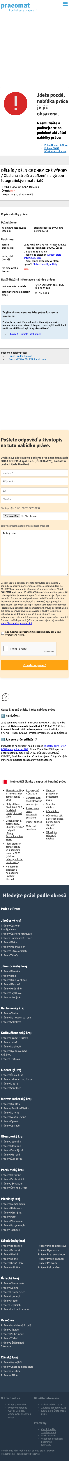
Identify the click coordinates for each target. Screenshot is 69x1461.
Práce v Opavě (9, 1121)
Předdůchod (52, 811)
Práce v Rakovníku (49, 1267)
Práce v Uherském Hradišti (17, 1366)
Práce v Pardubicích (12, 1179)
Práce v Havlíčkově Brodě (16, 1325)
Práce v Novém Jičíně (13, 1117)
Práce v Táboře (9, 955)
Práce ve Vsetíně (11, 1371)
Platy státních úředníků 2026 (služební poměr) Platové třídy (14, 810)
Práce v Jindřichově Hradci (17, 938)
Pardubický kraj (12, 1170)
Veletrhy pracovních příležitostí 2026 (52, 795)
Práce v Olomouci (11, 1146)
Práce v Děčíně (10, 1287)
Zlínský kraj (9, 1357)
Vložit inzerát (48, 1435)
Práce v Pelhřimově (12, 1334)
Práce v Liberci (10, 1083)
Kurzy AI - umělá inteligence (25, 334)
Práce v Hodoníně (11, 988)
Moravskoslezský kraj (16, 1099)
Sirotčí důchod (34, 821)
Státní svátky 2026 (51, 1404)
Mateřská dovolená (31, 828)
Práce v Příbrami (48, 1263)
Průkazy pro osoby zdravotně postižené (32, 813)
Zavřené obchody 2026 (53, 1407)
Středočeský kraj (13, 1241)
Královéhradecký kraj (16, 1033)
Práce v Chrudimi (11, 1175)
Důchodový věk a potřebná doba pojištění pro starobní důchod (54, 822)
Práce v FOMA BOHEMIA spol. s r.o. (55, 150)
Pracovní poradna (17, 1407)
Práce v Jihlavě (10, 1329)
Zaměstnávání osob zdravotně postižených (34, 801)
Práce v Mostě (9, 1300)
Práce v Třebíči (9, 1338)
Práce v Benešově (11, 1245)
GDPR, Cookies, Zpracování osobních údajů (19, 1414)
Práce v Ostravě (10, 1125)
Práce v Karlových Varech (16, 1017)
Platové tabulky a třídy (45, 264)
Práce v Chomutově (12, 1283)
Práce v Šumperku (11, 1158)
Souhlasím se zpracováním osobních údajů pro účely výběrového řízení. (33, 633)
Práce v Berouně (10, 1250)
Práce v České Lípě (12, 1075)
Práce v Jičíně (9, 1042)
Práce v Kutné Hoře (12, 1263)
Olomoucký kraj (12, 1136)
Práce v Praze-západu (51, 1258)
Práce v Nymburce (48, 1250)
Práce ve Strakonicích (14, 951)
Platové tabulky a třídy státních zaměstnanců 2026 (14, 795)
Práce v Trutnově (11, 1059)
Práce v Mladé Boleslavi (52, 1245)
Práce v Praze (10, 909)
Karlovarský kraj (12, 1008)
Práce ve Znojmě (11, 997)
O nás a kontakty (17, 1404)
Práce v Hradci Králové (14, 1038)
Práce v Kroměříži (11, 1362)
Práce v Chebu (9, 1013)
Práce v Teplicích (11, 1305)
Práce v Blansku (10, 971)
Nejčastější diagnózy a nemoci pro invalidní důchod (12, 873)
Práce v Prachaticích (13, 946)
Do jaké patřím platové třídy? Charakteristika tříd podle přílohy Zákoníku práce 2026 (14, 830)
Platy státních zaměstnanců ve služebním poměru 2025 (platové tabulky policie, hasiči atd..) (14, 853)
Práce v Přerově (10, 1154)
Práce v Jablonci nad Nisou (17, 1079)
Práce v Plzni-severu (13, 1221)
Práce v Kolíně (9, 1258)
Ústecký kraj (10, 1278)
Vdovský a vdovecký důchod (51, 835)
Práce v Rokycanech (13, 1225)
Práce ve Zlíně (9, 1375)
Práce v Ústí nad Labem (15, 1309)
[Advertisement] (34, 51)
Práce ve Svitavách (12, 1183)
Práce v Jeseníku (11, 1141)
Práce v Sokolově (11, 1022)
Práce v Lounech (10, 1296)
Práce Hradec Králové (56, 145)
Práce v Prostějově (12, 1150)
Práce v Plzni (8, 1216)
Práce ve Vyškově (11, 993)
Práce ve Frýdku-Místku (15, 1108)
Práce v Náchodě (11, 1046)
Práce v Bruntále (11, 1104)
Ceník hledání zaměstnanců (48, 1431)
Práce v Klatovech (11, 1208)
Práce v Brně (8, 975)
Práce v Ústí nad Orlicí (14, 1187)
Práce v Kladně (10, 1254)
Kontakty (46, 1445)
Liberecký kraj (11, 1070)
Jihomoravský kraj (14, 966)
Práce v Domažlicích (13, 1204)
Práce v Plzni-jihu (11, 1212)
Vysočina (7, 1320)
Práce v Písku (9, 942)
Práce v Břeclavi (10, 984)
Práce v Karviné (10, 1112)
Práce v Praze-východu (51, 1254)
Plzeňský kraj (10, 1199)
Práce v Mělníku (10, 1267)
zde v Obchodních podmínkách (16, 623)
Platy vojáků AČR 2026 (32, 792)
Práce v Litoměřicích (13, 1292)
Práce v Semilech (11, 1088)
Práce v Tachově (10, 1229)
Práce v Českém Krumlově (16, 933)
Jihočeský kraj (11, 920)
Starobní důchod (51, 806)
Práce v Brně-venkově (14, 980)
